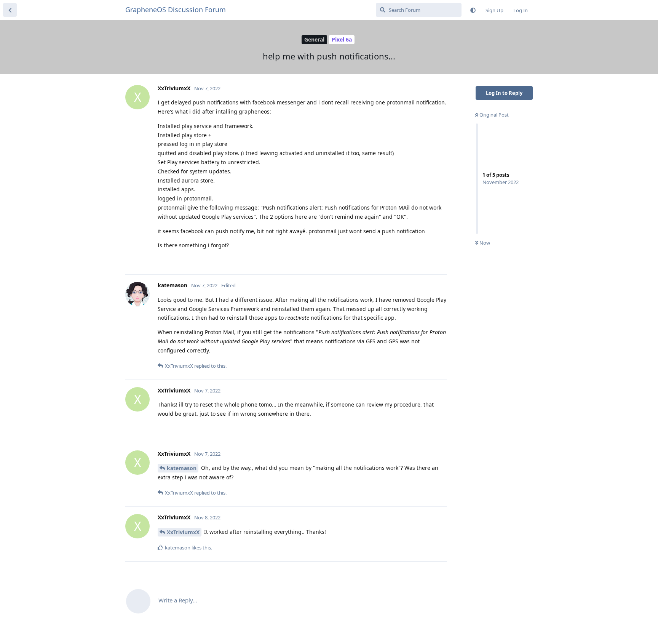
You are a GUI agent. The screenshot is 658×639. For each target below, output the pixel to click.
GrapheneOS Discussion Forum (175, 9)
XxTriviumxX (183, 532)
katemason (181, 468)
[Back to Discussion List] (10, 10)
